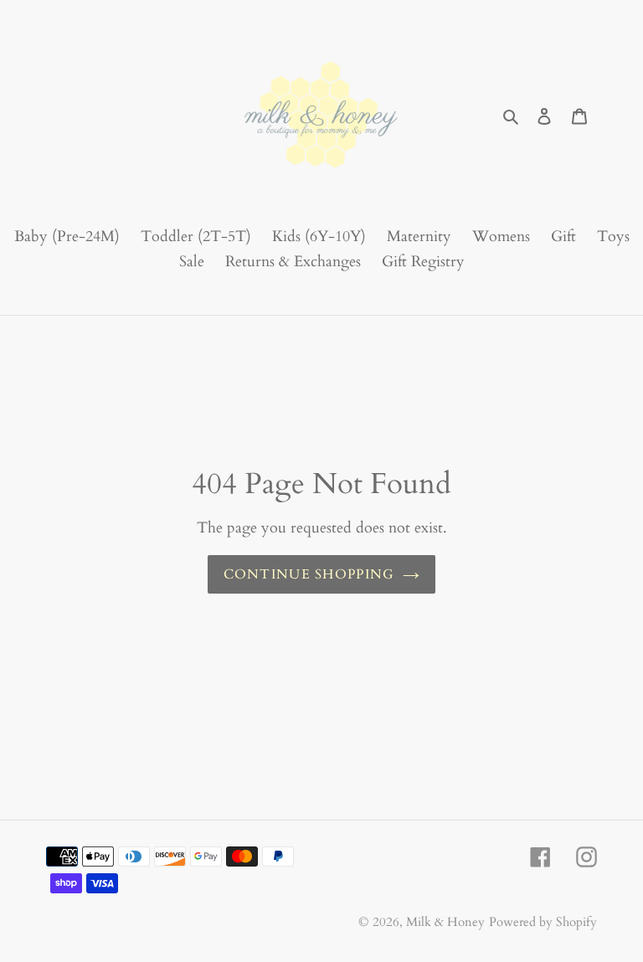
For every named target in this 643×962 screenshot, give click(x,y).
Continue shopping (309, 574)
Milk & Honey (445, 921)
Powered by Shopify (543, 921)
